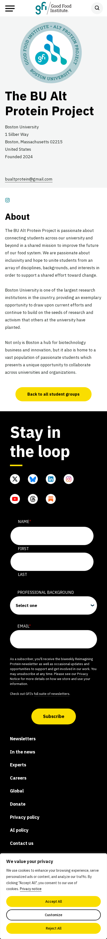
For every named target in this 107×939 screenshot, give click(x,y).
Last (22, 574)
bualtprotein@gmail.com (29, 179)
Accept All (53, 901)
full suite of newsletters (51, 693)
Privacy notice (31, 889)
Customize (53, 915)
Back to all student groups (53, 394)
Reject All (53, 928)
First (23, 548)
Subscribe (53, 716)
